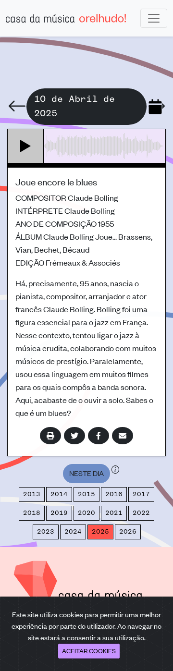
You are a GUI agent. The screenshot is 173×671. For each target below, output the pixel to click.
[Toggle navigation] (153, 18)
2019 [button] (59, 513)
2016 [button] (114, 494)
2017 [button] (141, 494)
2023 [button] (45, 531)
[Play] (26, 146)
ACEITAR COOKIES (89, 650)
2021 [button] (114, 513)
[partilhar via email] (122, 435)
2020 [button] (86, 513)
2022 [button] (141, 513)
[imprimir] (50, 435)
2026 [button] (127, 531)
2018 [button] (31, 513)
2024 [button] (73, 531)
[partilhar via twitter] (74, 435)
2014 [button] (59, 494)
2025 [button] (100, 531)
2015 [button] (86, 494)
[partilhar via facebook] (98, 435)
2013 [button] (31, 494)
